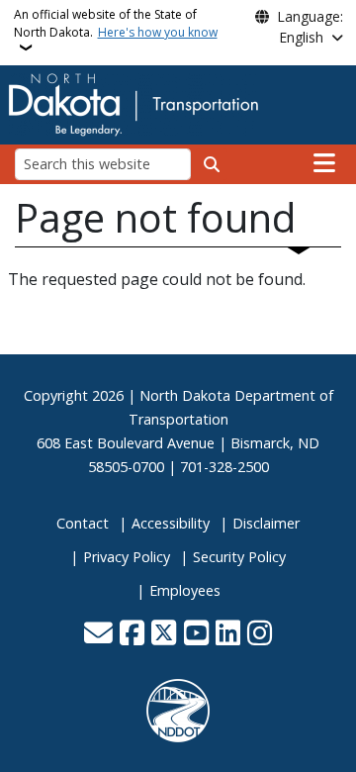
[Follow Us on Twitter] (163, 634)
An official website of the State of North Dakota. (116, 23)
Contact (82, 523)
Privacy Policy (126, 556)
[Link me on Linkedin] (228, 634)
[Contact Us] (98, 634)
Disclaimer (266, 523)
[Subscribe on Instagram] (259, 634)
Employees (185, 590)
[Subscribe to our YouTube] (196, 634)
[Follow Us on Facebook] (132, 634)
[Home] (133, 103)
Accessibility (171, 523)
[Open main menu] (324, 163)
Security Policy (239, 556)
